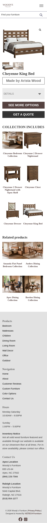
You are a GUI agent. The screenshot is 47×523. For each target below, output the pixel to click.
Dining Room (8, 341)
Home (5, 374)
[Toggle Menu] (41, 5)
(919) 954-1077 (10, 498)
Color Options (9, 393)
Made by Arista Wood (23, 81)
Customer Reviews (11, 384)
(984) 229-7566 (10, 476)
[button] (40, 30)
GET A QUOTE (23, 114)
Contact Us (8, 398)
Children (6, 335)
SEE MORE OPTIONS (23, 105)
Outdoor (6, 360)
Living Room (8, 345)
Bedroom (7, 326)
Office (5, 355)
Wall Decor (7, 350)
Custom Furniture (11, 388)
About (5, 378)
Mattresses (7, 331)
